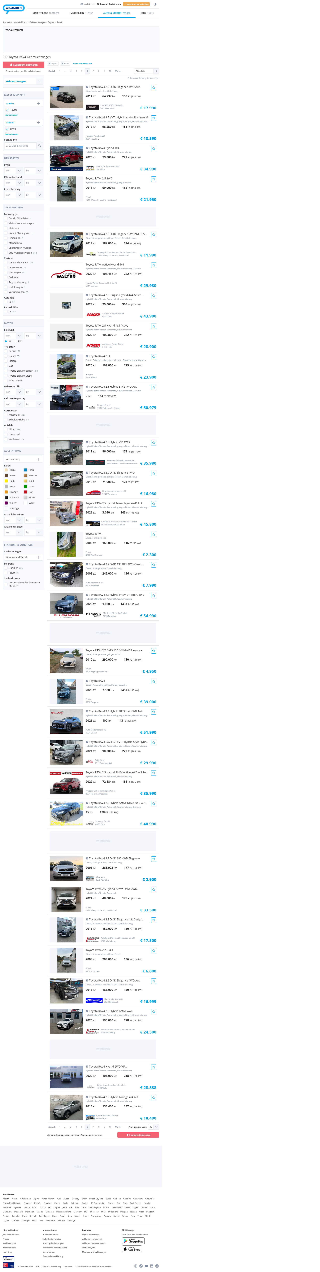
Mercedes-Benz (63, 1211)
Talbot (125, 1216)
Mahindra (7, 1211)
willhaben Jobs (88, 1247)
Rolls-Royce (44, 1216)
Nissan (133, 1211)
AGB (37, 1266)
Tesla (140, 1216)
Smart (85, 1216)
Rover (55, 1216)
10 (110, 71)
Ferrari (111, 1203)
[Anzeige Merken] (153, 87)
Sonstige (71, 1220)
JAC (49, 1207)
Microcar (94, 1211)
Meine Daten (48, 1251)
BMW (84, 1198)
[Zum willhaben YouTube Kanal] (146, 1266)
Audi (59, 1198)
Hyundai (17, 1207)
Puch (24, 1216)
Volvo (34, 1220)
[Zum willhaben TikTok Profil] (141, 1266)
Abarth (6, 1198)
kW (20, 341)
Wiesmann (50, 1220)
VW (41, 1220)
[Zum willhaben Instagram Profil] (136, 1266)
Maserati (18, 1211)
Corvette (48, 1203)
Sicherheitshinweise (51, 1238)
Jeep (65, 1207)
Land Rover (117, 1207)
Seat (70, 1216)
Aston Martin (48, 1198)
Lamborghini (95, 1207)
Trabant (15, 1220)
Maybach (29, 1211)
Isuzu (34, 1207)
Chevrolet (149, 1198)
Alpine (36, 1198)
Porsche (16, 1216)
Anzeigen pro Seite (138, 1126)
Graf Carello (135, 1203)
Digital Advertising (90, 1234)
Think (147, 1216)
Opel (141, 1211)
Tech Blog (7, 1251)
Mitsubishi (113, 1211)
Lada (84, 1207)
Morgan (124, 1211)
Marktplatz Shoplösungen (94, 1251)
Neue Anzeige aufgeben (137, 4)
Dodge (85, 1203)
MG (86, 1211)
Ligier (135, 1207)
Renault (33, 1216)
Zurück (51, 71)
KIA (70, 1207)
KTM (77, 1207)
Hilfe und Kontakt (50, 1234)
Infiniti (27, 1207)
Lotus (152, 1207)
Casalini (127, 1198)
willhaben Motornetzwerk (94, 1243)
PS (9, 341)
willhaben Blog (9, 1247)
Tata (133, 1216)
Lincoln (144, 1207)
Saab (62, 1216)
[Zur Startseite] (14, 10)
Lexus (127, 1207)
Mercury (78, 1211)
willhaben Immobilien (92, 1238)
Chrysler (28, 1203)
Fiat (118, 1203)
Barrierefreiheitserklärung (54, 1247)
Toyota (6, 1220)
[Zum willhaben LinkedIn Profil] (152, 1266)
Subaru (107, 1216)
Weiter (118, 71)
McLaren (50, 1211)
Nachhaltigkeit (9, 1243)
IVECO (43, 1207)
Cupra (57, 1203)
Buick (108, 1198)
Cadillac (117, 1198)
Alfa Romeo (25, 1198)
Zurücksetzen (12, 114)
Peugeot (150, 1211)
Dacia (65, 1203)
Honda (147, 1203)
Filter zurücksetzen (82, 63)
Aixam (15, 1198)
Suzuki (117, 1216)
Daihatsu (75, 1203)
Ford (125, 1203)
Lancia (106, 1207)
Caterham (138, 1198)
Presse (6, 1238)
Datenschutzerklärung (52, 1256)
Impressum (68, 1266)
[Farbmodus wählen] (155, 4)
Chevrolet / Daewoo (12, 1203)
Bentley (75, 1198)
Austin (66, 1198)
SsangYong (96, 1216)
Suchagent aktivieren (139, 1134)
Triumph (26, 1220)
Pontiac (6, 1216)
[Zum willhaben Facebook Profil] (157, 1266)
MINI (103, 1211)
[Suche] (39, 145)
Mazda (39, 1211)
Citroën (37, 1203)
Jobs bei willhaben (11, 1234)
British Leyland (96, 1198)
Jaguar (57, 1207)
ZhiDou (61, 1220)
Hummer (7, 1207)
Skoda (77, 1216)
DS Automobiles (97, 1203)
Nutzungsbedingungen (53, 1243)
